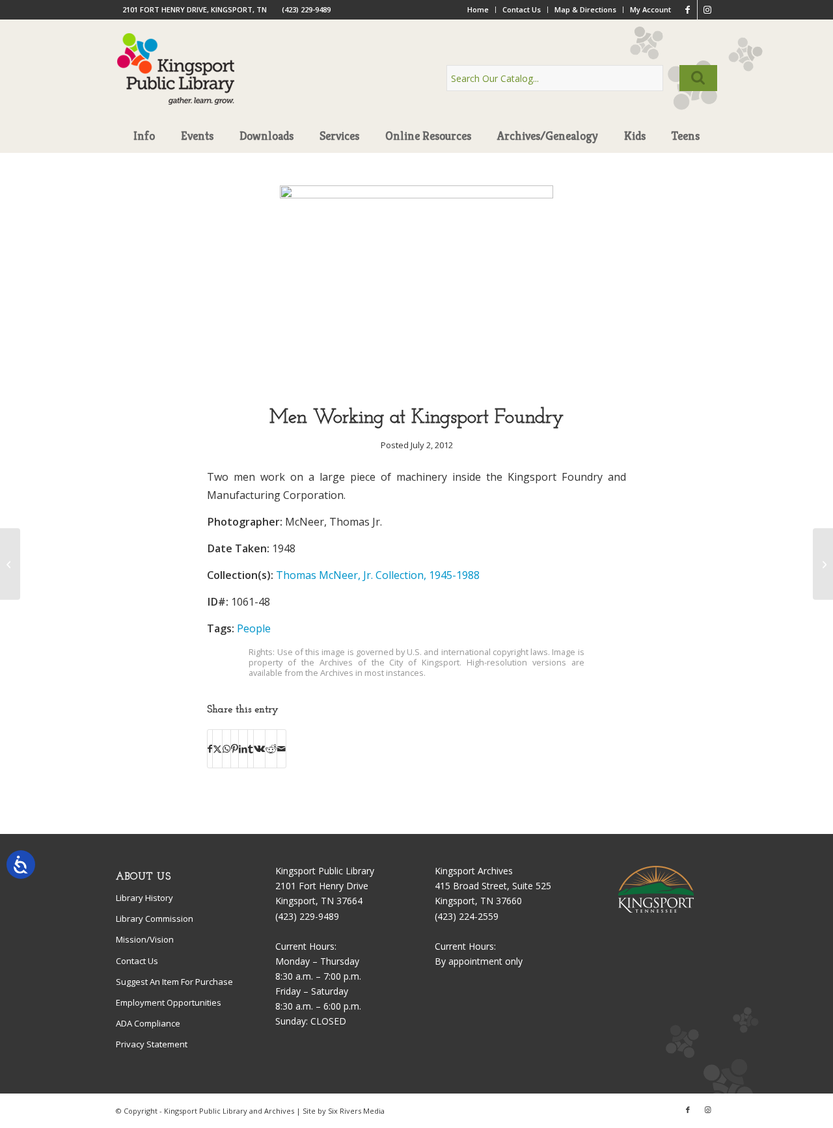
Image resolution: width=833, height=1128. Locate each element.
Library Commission (154, 918)
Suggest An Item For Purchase (174, 981)
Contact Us (521, 9)
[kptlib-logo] (176, 81)
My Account (650, 9)
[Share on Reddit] (271, 749)
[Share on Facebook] (210, 749)
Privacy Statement (151, 1044)
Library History (144, 898)
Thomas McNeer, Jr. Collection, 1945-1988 (378, 575)
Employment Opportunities (168, 1002)
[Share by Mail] (281, 749)
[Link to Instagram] (707, 10)
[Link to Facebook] (687, 10)
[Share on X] (217, 749)
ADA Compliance (148, 1023)
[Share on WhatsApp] (226, 749)
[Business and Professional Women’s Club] (823, 564)
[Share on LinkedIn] (243, 749)
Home (478, 9)
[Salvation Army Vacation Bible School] (10, 564)
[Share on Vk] (259, 749)
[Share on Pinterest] (234, 749)
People (254, 628)
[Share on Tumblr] (250, 749)
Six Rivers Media (356, 1111)
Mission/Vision (145, 939)
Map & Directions (585, 9)
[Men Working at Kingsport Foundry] (416, 195)
